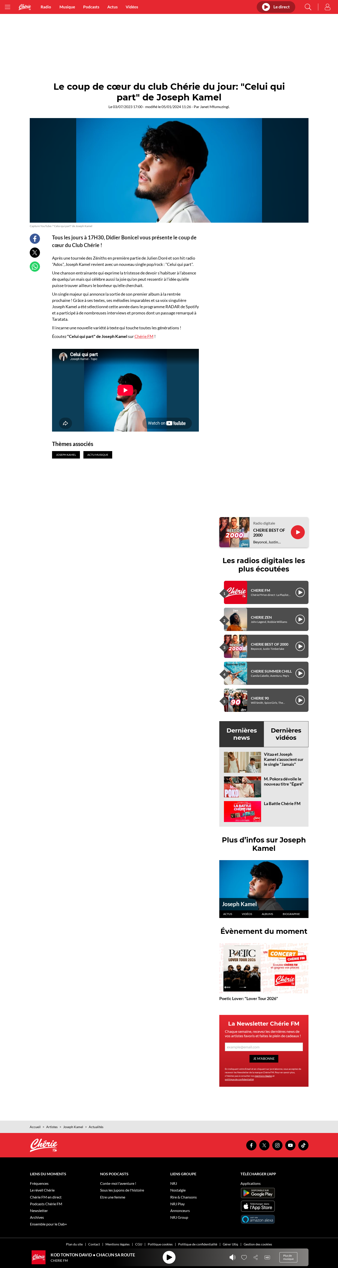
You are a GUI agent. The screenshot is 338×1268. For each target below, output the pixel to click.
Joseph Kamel (239, 904)
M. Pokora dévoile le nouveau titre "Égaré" (284, 781)
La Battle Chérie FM (282, 803)
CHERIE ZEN (261, 617)
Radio (46, 7)
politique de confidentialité (239, 1079)
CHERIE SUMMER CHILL (271, 671)
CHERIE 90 (260, 698)
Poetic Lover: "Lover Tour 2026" (248, 998)
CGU (138, 1244)
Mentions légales (117, 1244)
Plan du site (74, 1244)
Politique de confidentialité (197, 1244)
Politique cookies (160, 1244)
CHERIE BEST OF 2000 (269, 533)
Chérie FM (144, 336)
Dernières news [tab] (241, 734)
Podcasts (91, 7)
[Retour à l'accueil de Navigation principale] (25, 7)
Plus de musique (288, 1257)
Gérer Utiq (230, 1244)
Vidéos (132, 7)
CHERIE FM (260, 590)
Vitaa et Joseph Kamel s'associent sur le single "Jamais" (283, 759)
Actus (112, 7)
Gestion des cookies (258, 1244)
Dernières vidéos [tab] (286, 734)
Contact (94, 1244)
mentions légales (263, 1075)
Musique (67, 7)
